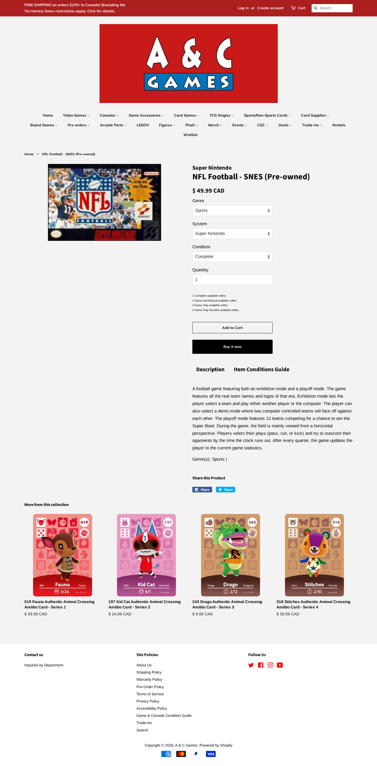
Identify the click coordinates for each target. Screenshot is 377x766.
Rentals (338, 125)
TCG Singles (220, 115)
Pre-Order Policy (150, 687)
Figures (166, 125)
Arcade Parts (112, 125)
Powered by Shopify (216, 745)
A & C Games (186, 745)
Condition (201, 246)
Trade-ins (311, 125)
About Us (144, 665)
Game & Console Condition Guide (164, 715)
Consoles (108, 115)
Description (210, 370)
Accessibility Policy (151, 708)
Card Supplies (314, 115)
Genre (198, 200)
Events (238, 125)
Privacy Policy (147, 701)
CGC (261, 125)
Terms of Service (150, 694)
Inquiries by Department (43, 665)
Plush (190, 125)
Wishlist (190, 134)
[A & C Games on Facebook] (261, 666)
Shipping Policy (149, 672)
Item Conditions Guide (261, 370)
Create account (270, 8)
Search (142, 730)
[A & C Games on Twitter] (251, 666)
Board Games (42, 125)
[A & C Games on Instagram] (270, 666)
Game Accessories (145, 115)
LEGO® (143, 125)
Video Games (75, 115)
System (199, 223)
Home (48, 115)
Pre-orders (77, 125)
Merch (214, 125)
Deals (284, 125)
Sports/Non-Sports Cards (266, 115)
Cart (301, 8)
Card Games (185, 115)
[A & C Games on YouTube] (280, 666)
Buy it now (232, 346)
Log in (243, 8)
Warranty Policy (149, 679)
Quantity (200, 269)
